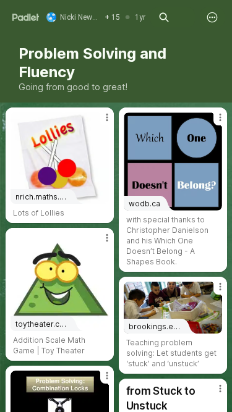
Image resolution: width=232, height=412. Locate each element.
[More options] (212, 17)
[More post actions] (99, 122)
